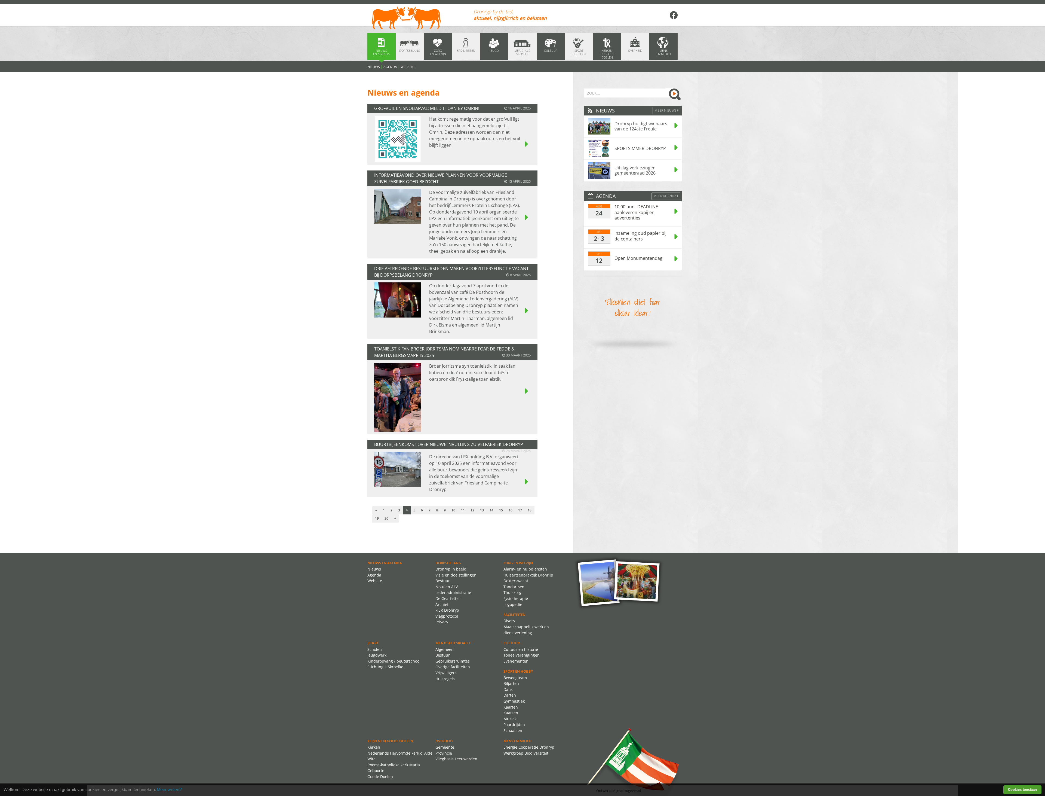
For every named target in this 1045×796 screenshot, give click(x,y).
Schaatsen (512, 730)
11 (463, 510)
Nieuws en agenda (384, 562)
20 (386, 518)
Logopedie (512, 604)
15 (501, 510)
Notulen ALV (446, 586)
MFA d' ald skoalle (453, 643)
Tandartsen (513, 586)
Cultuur (511, 643)
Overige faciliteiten (452, 666)
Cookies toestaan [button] (1022, 790)
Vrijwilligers (446, 672)
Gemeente (444, 747)
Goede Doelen (380, 776)
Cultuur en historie (520, 649)
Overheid (444, 741)
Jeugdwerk (376, 655)
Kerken (373, 747)
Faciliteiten (514, 614)
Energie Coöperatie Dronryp (528, 747)
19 (377, 518)
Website (407, 67)
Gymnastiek (514, 701)
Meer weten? (169, 789)
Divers (509, 620)
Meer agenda (665, 196)
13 (482, 510)
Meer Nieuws (665, 110)
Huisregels (445, 678)
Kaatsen (510, 712)
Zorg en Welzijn (518, 562)
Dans (508, 689)
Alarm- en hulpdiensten (525, 569)
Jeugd (372, 643)
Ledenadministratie (453, 592)
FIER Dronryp (447, 610)
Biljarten (511, 683)
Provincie (443, 753)
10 (453, 510)
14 (491, 510)
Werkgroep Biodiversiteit (525, 753)
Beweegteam (515, 677)
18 (529, 510)
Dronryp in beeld (450, 569)
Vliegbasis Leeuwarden (456, 758)
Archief (441, 604)
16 (510, 510)
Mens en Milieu (517, 741)
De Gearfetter (447, 598)
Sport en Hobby (518, 671)
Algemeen (444, 649)
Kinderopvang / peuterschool (393, 661)
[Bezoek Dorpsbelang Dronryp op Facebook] (673, 15)
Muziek (510, 718)
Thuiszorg (512, 592)
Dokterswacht (515, 580)
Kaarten (510, 707)
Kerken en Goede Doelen (390, 741)
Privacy (441, 621)
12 (472, 510)
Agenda (390, 67)
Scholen (374, 649)
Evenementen (515, 661)
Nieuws (373, 67)
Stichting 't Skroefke (385, 666)
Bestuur (442, 580)
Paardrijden (514, 724)
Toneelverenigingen (521, 655)
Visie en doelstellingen (456, 575)
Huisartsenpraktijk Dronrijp (528, 575)
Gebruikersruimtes (452, 661)
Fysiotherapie (515, 598)
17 (520, 510)
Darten (509, 695)
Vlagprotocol (446, 616)
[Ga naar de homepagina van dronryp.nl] (416, 18)
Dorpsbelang (448, 562)
